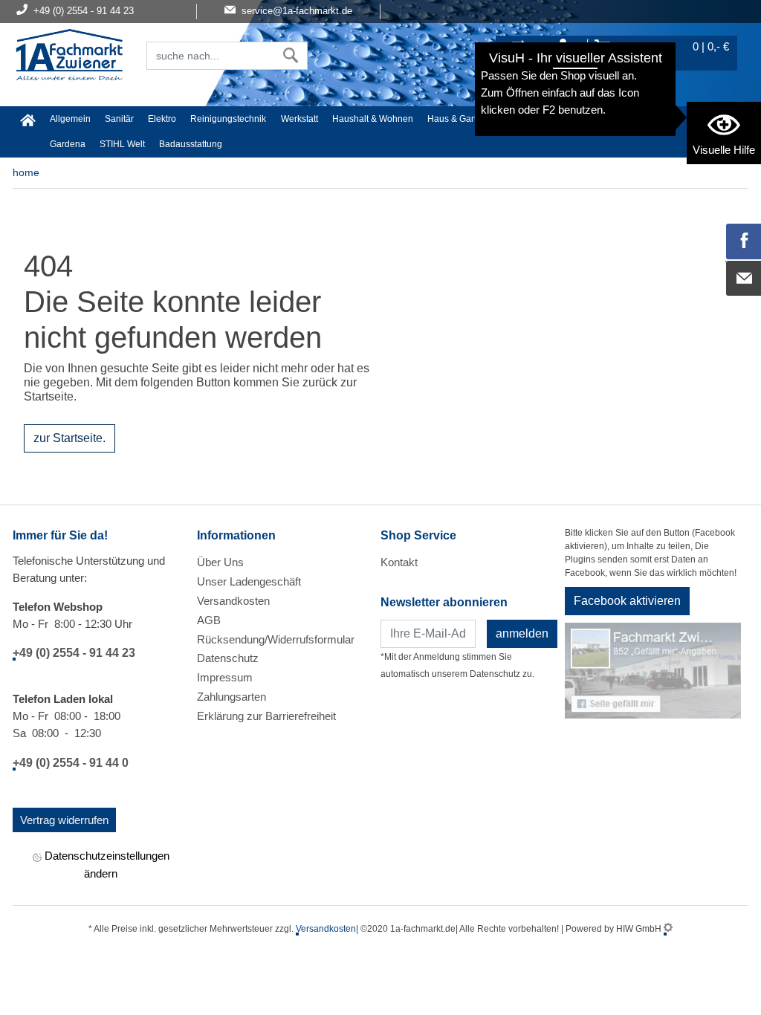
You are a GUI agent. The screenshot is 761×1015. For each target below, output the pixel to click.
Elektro (162, 119)
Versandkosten (233, 600)
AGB (209, 620)
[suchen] (291, 56)
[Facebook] (744, 241)
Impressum (225, 677)
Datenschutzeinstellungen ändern (105, 864)
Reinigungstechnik (228, 119)
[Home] (69, 56)
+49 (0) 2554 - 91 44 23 (74, 652)
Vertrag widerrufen (64, 820)
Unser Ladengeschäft (249, 581)
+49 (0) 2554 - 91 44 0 (71, 762)
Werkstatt (299, 119)
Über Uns (220, 562)
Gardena (67, 144)
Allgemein (70, 119)
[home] (27, 120)
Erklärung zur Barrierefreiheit (266, 716)
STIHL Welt (122, 144)
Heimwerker (525, 119)
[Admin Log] (668, 929)
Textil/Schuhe (591, 119)
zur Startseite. (69, 438)
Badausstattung (190, 144)
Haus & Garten (457, 119)
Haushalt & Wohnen (372, 119)
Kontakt (399, 562)
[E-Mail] (744, 279)
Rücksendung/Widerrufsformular (275, 639)
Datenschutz (228, 658)
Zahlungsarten (231, 696)
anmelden (522, 633)
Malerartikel (656, 119)
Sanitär (119, 119)
